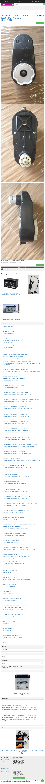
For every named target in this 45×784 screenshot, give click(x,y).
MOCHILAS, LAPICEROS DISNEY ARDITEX (10, 635)
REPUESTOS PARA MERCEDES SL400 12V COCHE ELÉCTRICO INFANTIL (16, 508)
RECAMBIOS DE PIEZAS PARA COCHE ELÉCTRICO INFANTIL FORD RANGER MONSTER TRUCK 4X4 (21, 399)
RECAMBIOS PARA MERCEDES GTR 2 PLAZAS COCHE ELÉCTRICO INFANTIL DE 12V (18, 462)
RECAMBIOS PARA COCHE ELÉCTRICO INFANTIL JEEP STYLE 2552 (15, 430)
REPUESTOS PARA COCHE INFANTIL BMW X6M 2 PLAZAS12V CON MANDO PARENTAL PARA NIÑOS (21, 503)
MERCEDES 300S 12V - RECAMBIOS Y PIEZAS (11, 545)
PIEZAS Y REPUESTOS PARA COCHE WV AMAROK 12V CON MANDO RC (16, 556)
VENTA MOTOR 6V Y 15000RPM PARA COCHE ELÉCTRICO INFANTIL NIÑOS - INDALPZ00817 (20, 715)
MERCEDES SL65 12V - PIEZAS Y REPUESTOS (11, 526)
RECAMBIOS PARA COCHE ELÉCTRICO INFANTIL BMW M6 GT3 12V (15, 414)
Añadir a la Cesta (40, 264)
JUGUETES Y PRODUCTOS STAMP (9, 577)
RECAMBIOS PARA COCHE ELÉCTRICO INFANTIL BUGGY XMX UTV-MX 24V (16, 416)
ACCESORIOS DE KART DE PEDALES (9, 630)
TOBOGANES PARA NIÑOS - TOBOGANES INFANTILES (12, 619)
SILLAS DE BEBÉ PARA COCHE (8, 593)
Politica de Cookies (8, 783)
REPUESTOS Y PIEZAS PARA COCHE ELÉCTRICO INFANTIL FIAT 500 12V (16, 510)
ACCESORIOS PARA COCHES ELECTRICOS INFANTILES (13, 356)
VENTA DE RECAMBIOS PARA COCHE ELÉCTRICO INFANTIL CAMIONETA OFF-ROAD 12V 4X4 (20, 514)
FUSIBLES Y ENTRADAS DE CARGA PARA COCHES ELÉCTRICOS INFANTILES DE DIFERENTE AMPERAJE (22, 371)
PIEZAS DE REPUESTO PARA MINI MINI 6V (10, 380)
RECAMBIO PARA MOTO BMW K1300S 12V (10, 387)
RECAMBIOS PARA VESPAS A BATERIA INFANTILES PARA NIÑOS (14, 483)
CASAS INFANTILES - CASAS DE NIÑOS (10, 586)
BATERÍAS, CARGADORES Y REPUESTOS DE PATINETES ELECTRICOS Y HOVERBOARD (19, 549)
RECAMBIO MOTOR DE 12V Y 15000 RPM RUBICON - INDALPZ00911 (15, 705)
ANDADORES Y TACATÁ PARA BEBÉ (9, 621)
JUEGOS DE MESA (6, 623)
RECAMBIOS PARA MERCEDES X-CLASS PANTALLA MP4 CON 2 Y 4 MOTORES (17, 467)
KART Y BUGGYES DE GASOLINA (9, 612)
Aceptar (2, 783)
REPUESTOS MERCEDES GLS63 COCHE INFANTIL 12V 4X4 (13, 531)
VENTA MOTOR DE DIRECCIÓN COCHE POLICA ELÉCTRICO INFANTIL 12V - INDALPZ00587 (19, 717)
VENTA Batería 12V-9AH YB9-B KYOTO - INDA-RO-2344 (22, 693)
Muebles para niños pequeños (8, 582)
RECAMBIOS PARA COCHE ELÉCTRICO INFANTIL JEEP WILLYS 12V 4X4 (16, 432)
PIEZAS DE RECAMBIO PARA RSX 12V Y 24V (11, 554)
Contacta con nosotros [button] (19, 778)
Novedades (4, 670)
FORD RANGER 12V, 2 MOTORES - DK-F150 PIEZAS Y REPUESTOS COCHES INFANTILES (19, 524)
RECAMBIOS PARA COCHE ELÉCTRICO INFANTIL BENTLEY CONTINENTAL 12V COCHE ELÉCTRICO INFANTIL (21, 411)
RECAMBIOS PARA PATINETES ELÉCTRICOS (11, 474)
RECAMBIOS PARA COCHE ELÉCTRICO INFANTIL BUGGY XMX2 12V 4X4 (16, 418)
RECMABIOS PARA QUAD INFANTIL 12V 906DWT (12, 489)
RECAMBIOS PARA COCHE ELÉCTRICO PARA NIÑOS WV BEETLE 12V (15, 455)
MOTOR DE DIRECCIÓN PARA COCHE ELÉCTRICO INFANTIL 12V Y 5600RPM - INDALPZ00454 (20, 709)
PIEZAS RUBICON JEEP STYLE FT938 (10, 519)
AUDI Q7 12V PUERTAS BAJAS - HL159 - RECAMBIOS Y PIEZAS (14, 521)
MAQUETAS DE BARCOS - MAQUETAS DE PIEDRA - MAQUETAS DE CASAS (16, 579)
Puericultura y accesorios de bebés (9, 616)
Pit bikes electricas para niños (8, 347)
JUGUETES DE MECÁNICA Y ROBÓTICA (10, 575)
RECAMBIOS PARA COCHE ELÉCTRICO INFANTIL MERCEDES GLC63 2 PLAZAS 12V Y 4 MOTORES (21, 444)
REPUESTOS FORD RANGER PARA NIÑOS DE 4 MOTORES (13, 535)
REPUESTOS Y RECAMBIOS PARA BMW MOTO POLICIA (13, 512)
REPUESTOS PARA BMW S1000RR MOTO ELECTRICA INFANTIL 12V (15, 494)
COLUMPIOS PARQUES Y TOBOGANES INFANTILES (12, 598)
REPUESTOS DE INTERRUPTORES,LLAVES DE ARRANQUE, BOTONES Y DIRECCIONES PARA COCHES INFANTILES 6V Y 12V (21, 364)
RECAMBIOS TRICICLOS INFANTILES (9, 639)
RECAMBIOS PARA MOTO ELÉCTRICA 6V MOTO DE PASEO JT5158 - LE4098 (17, 469)
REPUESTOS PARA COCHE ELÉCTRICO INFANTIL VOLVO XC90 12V (15, 501)
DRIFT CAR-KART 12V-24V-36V (8, 572)
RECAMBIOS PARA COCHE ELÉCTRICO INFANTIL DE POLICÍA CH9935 (15, 421)
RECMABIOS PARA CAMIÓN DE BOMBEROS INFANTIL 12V (13, 563)
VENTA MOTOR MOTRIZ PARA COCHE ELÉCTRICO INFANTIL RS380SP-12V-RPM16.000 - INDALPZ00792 (22, 707)
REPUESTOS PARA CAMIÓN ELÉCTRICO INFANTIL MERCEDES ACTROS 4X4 (17, 496)
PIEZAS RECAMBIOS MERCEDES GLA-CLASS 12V (12, 540)
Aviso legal (3, 761)
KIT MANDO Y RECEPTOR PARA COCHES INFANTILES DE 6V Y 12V (15, 354)
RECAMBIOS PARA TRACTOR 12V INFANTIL (11, 481)
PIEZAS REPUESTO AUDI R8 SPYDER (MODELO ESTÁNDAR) (14, 385)
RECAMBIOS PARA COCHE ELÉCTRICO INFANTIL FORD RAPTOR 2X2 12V (16, 428)
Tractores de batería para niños (8, 568)
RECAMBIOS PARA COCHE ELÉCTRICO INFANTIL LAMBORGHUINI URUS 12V (17, 437)
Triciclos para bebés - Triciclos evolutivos (10, 570)
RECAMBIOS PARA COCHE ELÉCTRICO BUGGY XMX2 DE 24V (14, 403)
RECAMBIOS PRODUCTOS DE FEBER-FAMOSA (11, 561)
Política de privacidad (5, 763)
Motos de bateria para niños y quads (9, 345)
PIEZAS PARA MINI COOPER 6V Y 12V (10, 383)
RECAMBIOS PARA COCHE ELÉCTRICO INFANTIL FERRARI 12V (14, 425)
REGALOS (4, 642)
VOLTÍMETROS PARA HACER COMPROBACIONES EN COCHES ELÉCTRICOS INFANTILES (19, 565)
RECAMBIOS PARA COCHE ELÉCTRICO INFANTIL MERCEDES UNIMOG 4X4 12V (17, 449)
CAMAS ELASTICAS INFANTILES (8, 628)
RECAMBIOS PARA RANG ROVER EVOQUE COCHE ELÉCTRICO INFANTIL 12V (17, 476)
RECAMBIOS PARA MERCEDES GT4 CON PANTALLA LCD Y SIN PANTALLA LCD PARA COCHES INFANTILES (22, 460)
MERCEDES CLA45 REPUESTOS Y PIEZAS (10, 376)
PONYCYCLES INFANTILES (7, 602)
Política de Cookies (4, 766)
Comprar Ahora (40, 23)
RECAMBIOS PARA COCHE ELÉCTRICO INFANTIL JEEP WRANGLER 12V (16, 435)
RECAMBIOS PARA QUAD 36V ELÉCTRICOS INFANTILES (13, 637)
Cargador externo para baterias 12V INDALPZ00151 (34, 295)
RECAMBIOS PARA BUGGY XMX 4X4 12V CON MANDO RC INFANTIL (15, 533)
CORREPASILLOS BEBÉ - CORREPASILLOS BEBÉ (11, 626)
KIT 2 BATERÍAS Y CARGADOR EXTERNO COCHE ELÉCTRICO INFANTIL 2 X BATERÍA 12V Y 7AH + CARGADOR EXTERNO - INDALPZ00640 (22, 751)
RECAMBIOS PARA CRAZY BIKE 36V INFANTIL (11, 458)
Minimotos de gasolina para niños (8, 328)
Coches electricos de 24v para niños (9, 335)
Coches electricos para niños (8, 326)
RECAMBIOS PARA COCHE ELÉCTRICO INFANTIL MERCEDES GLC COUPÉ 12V (17, 439)
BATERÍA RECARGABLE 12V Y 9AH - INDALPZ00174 (11, 319)
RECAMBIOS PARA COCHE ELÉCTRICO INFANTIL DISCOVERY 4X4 (15, 423)
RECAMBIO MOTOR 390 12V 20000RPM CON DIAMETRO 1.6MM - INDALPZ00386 (17, 703)
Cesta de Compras (5, 653)
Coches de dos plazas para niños (8, 333)
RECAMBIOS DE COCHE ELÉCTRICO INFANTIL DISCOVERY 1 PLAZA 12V (16, 392)
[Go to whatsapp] (42, 780)
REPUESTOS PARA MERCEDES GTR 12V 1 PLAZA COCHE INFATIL (15, 505)
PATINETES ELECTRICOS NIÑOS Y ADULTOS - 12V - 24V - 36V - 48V (15, 605)
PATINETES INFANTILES (7, 591)
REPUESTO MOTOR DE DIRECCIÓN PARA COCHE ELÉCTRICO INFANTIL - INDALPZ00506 (19, 723)
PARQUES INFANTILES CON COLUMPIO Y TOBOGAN (12, 589)
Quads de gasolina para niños (8, 338)
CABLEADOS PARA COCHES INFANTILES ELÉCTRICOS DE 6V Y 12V (15, 369)
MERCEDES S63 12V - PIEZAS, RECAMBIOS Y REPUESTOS (13, 517)
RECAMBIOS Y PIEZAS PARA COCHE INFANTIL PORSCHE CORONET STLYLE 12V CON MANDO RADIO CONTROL (21, 486)
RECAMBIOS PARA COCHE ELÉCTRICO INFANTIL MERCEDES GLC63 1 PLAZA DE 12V (18, 442)
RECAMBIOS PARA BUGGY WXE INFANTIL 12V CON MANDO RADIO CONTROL (17, 401)
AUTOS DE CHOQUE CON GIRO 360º (9, 584)
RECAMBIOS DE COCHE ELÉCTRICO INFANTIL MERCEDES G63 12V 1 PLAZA (17, 394)
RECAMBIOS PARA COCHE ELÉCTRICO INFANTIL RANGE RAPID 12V (15, 451)
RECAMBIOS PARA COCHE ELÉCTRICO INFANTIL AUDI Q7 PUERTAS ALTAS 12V (17, 408)
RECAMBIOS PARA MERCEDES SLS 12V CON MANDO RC (13, 465)
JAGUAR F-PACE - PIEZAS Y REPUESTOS (10, 373)
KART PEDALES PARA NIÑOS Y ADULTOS (10, 600)
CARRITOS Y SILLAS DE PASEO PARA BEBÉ (10, 595)
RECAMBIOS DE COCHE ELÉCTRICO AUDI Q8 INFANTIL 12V (14, 390)
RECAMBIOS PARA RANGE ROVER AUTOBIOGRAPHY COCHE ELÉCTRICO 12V (17, 479)
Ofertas (3, 727)
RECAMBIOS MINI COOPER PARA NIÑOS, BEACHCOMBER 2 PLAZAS (15, 528)
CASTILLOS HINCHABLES (7, 342)
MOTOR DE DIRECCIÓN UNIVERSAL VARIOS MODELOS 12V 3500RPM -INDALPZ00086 (18, 700)
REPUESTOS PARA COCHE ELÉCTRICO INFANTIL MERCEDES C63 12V (16, 498)
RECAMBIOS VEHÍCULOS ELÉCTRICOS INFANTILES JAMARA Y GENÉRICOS (17, 558)
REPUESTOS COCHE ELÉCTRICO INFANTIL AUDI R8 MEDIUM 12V (15, 491)
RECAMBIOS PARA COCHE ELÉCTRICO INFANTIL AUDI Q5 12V (14, 406)
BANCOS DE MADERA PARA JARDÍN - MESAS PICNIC (12, 607)
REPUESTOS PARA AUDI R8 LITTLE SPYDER (11, 542)
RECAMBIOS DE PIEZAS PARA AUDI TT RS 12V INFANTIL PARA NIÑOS (15, 547)
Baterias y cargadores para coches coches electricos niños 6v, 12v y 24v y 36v (16, 351)
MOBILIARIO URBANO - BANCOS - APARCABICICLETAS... (13, 614)
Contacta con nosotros (5, 771)
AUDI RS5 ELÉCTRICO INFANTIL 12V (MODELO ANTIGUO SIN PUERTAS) (16, 538)
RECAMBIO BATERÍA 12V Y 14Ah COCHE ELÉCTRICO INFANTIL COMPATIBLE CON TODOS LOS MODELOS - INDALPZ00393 (11, 294)
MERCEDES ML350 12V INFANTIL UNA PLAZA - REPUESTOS (14, 378)
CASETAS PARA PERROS (7, 632)
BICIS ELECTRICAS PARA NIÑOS (8, 331)
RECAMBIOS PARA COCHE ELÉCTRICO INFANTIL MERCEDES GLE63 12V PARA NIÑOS (18, 446)
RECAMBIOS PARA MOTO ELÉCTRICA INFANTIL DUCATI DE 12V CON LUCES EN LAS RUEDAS (20, 472)
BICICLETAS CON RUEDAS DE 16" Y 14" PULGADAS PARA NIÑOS (14, 609)
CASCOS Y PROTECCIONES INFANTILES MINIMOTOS (12, 340)
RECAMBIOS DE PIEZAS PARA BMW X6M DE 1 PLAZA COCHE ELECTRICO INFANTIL (18, 397)
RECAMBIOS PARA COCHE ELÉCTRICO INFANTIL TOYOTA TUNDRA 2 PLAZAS (17, 453)
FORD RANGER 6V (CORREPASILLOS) (10, 551)
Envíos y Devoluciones (5, 759)
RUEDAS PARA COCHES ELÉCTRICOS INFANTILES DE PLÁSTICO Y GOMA (16, 366)
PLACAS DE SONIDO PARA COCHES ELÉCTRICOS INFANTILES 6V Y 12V (16, 358)
